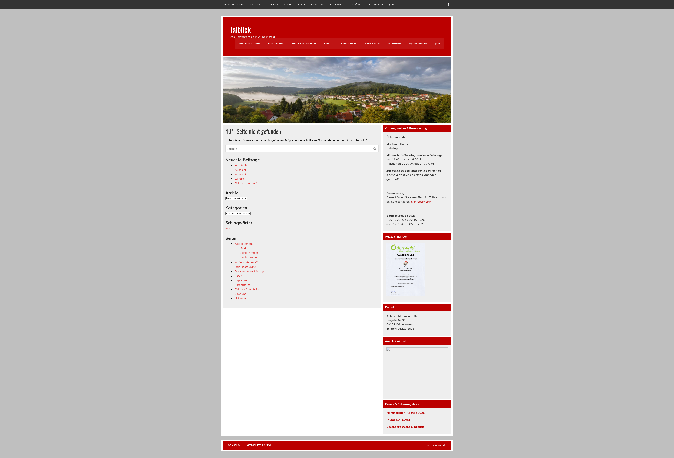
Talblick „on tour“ (246, 183)
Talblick (240, 29)
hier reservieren (421, 201)
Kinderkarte (337, 4)
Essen (238, 276)
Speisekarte (317, 4)
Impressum (242, 280)
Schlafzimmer (249, 252)
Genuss (240, 178)
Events (301, 4)
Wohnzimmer (249, 257)
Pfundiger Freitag (398, 419)
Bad (243, 248)
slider (227, 229)
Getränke (356, 4)
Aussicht (240, 169)
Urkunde (240, 298)
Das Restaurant (233, 4)
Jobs (391, 4)
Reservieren (256, 4)
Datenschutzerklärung (249, 271)
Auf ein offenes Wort (248, 262)
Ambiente (241, 165)
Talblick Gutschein (280, 4)
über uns (240, 293)
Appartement (375, 4)
